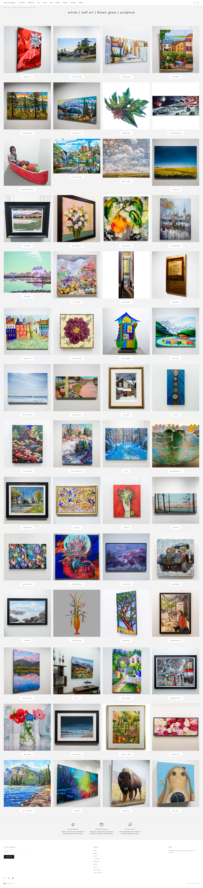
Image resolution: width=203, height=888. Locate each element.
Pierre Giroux (126, 302)
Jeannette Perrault (175, 640)
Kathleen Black (126, 133)
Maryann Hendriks (77, 358)
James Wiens (126, 810)
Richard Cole (175, 189)
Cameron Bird (77, 133)
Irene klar (175, 415)
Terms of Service (97, 872)
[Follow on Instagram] (9, 878)
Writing (81, 2)
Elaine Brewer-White (27, 189)
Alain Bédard (175, 77)
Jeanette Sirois (175, 754)
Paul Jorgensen (76, 415)
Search (95, 864)
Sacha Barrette (126, 77)
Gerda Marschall (27, 584)
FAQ (51, 2)
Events (45, 2)
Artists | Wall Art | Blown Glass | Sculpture (24, 7)
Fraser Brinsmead (77, 177)
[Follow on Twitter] (4, 878)
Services (58, 2)
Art (9, 7)
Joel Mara (175, 527)
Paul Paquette (176, 584)
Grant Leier (77, 528)
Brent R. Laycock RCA (77, 471)
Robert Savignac (126, 698)
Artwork (95, 853)
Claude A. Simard (126, 754)
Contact (65, 2)
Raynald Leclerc (27, 527)
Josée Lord (126, 527)
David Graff (175, 302)
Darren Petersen (76, 640)
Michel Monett (126, 584)
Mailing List (31, 2)
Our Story (73, 2)
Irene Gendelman (176, 246)
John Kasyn (126, 415)
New (38, 2)
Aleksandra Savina (175, 698)
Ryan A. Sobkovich (27, 810)
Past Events (96, 859)
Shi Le (126, 471)
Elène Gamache (76, 246)
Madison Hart (27, 358)
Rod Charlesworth (27, 133)
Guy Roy (77, 698)
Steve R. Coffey (126, 181)
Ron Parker (27, 640)
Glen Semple (27, 754)
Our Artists (22, 2)
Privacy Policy (97, 870)
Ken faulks (27, 246)
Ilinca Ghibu (76, 302)
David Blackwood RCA (175, 133)
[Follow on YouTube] (13, 878)
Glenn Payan (126, 640)
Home (5, 7)
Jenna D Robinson (27, 698)
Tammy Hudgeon (126, 358)
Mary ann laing (27, 471)
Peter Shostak (77, 754)
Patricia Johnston (27, 415)
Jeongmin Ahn (27, 77)
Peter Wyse (175, 810)
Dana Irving (175, 358)
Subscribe (9, 857)
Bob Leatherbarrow (175, 471)
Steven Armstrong (77, 77)
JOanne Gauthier (126, 246)
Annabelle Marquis (76, 584)
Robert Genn (27, 296)
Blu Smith (76, 810)
